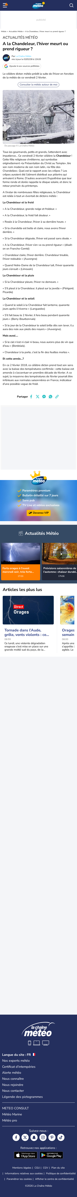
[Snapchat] (34, 1137)
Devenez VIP (41, 513)
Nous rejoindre (12, 1085)
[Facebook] (16, 1137)
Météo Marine (12, 1114)
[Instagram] (43, 1137)
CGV (45, 1167)
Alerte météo (11, 1072)
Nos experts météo (16, 1060)
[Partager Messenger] (44, 396)
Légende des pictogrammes (22, 1097)
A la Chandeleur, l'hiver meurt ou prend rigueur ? (45, 31)
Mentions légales (21, 1167)
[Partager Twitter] (37, 396)
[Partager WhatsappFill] (50, 396)
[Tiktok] (60, 1137)
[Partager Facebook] (31, 396)
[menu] (5, 5)
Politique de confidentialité (61, 1173)
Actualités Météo (16, 31)
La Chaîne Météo (23, 56)
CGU (37, 1167)
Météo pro (9, 1120)
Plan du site (58, 1167)
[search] (71, 5)
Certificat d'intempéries (18, 1067)
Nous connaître (13, 1079)
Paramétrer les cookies (19, 1179)
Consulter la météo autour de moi (38, 84)
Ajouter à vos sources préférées (24, 66)
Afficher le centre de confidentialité (54, 1179)
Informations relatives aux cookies (24, 1173)
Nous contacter (13, 1091)
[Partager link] (57, 396)
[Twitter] (25, 1137)
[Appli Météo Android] (51, 1155)
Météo (3, 31)
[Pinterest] (52, 1137)
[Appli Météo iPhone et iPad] (25, 1155)
